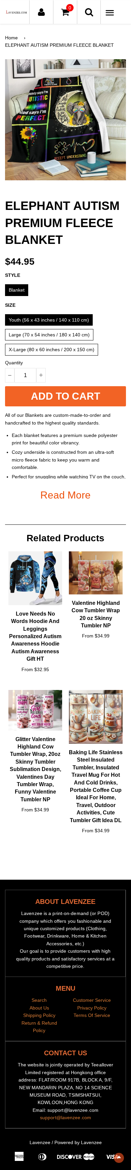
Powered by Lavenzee (78, 1142)
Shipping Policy (39, 1015)
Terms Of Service (92, 1015)
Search (39, 1000)
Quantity (14, 362)
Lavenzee (40, 1142)
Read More (65, 495)
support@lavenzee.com (65, 1117)
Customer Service (92, 1000)
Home (11, 37)
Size (10, 305)
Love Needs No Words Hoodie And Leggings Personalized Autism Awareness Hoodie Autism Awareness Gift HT (35, 636)
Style (12, 275)
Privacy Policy (91, 1008)
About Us (39, 1008)
